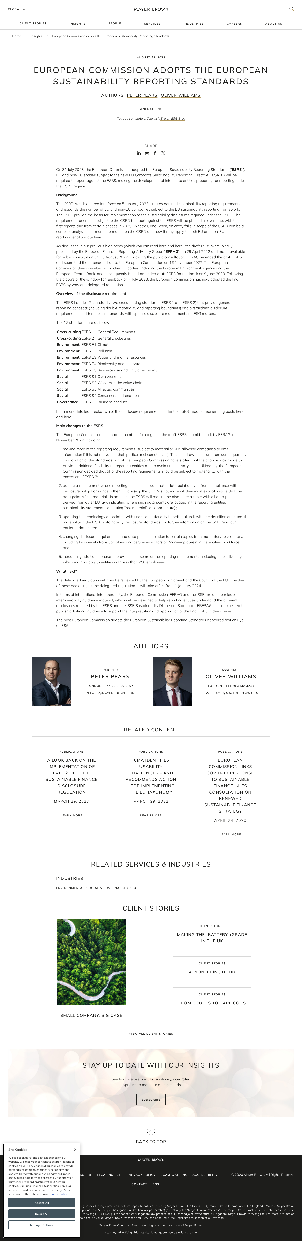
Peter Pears (142, 95)
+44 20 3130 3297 (119, 686)
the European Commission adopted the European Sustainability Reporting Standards (157, 169)
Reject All (41, 1214)
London (94, 686)
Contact (139, 1184)
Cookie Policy (58, 1194)
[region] (41, 1190)
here (97, 237)
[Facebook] (155, 154)
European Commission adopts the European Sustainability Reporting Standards (139, 620)
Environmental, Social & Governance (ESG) (96, 888)
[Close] (75, 1149)
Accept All (42, 1202)
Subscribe (151, 1099)
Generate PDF (151, 109)
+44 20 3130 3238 (240, 686)
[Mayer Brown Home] (151, 9)
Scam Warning (174, 1175)
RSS (155, 1184)
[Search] (291, 9)
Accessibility (205, 1175)
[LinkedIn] (138, 154)
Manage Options (41, 1225)
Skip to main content (20, 3)
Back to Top (151, 1141)
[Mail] (147, 154)
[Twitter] (163, 155)
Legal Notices (110, 1175)
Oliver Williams (181, 95)
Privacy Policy (142, 1175)
